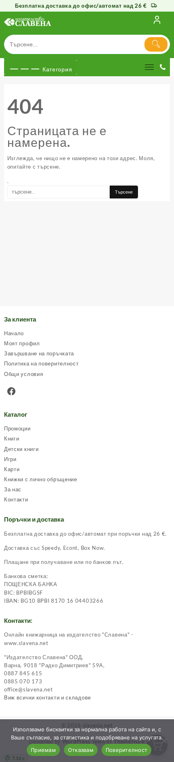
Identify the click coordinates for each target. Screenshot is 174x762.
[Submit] (156, 44)
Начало (14, 333)
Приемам (43, 750)
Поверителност (126, 750)
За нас (12, 489)
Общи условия (23, 374)
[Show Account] (157, 21)
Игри (10, 459)
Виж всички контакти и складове (47, 697)
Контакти (16, 499)
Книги (11, 438)
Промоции (17, 428)
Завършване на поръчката (39, 353)
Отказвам (80, 750)
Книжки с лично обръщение (40, 479)
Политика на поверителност (41, 363)
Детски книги (21, 449)
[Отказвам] (164, 741)
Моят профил (22, 343)
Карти (12, 469)
